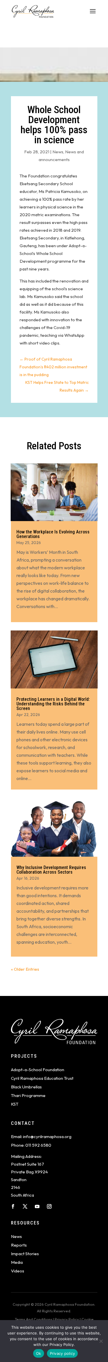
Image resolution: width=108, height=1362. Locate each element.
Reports (19, 1245)
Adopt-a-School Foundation (37, 1069)
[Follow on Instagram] (49, 1206)
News (57, 151)
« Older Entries (25, 969)
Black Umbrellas (26, 1087)
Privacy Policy (67, 1319)
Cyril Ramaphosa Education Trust (42, 1078)
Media (17, 1262)
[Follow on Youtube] (37, 1206)
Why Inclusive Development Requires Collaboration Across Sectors (51, 870)
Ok (38, 1353)
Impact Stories (25, 1253)
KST (14, 1104)
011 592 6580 (38, 1145)
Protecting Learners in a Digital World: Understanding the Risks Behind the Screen (53, 704)
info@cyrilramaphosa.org (47, 1136)
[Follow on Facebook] (13, 1206)
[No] (101, 1341)
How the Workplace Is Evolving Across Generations (53, 534)
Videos (17, 1271)
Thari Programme (28, 1095)
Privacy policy (62, 1353)
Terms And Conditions (33, 1319)
